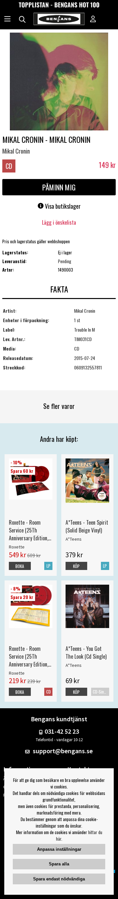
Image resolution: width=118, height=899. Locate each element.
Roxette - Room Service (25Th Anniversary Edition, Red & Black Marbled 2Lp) (30, 530)
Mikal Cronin (16, 151)
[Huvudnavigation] (7, 19)
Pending (64, 261)
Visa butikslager (62, 206)
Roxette (17, 547)
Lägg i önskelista (59, 222)
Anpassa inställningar (59, 849)
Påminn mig (59, 187)
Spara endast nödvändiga (59, 879)
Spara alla (59, 864)
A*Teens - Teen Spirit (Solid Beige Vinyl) (87, 526)
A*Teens (74, 539)
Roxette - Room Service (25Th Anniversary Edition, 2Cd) (28, 656)
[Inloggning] (93, 19)
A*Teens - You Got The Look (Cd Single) (86, 652)
